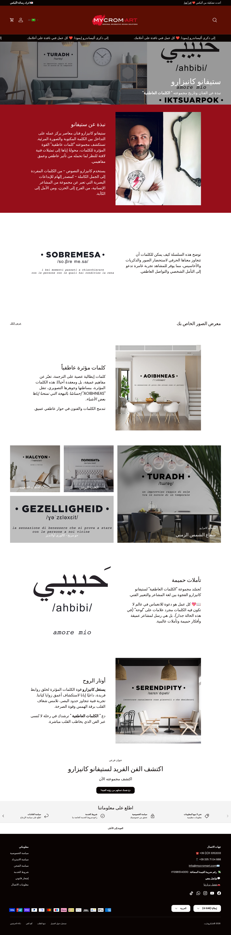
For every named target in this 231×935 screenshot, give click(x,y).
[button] (33, 19)
